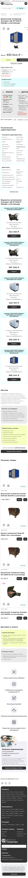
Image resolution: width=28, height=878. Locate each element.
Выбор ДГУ (4, 831)
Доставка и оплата (21, 833)
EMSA (17, 809)
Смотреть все (14, 191)
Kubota (22, 811)
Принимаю (14, 874)
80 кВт (22, 794)
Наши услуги (20, 835)
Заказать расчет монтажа (14, 451)
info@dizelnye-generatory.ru (8, 857)
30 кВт (20, 792)
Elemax (17, 811)
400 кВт (4, 798)
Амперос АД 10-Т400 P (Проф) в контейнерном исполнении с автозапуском (14, 352)
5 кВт (3, 792)
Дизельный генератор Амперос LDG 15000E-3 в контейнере (14, 613)
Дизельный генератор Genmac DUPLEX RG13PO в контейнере (13, 495)
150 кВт (13, 796)
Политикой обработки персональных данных (13, 870)
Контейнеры (11, 824)
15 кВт (11, 792)
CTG (9, 817)
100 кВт (8, 796)
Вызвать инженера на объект (14, 768)
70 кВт (17, 794)
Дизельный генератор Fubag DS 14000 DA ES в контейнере (13, 574)
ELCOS (12, 809)
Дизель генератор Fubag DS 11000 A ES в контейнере (12, 534)
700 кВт (19, 798)
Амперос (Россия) (20, 146)
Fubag (10, 813)
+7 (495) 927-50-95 (6, 855)
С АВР (22, 824)
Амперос (4, 817)
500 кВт (9, 798)
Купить (8, 60)
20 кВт (16, 792)
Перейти (14, 236)
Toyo (3, 813)
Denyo (20, 815)
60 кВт (12, 794)
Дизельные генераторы (4, 14)
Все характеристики (6, 75)
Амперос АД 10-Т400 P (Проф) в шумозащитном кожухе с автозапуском (14, 315)
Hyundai (16, 815)
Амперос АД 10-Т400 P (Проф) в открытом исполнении (14, 209)
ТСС (21, 813)
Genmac (4, 809)
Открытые (4, 824)
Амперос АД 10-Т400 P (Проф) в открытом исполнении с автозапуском (14, 244)
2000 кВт (20, 800)
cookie (21, 869)
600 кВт (14, 798)
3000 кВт (4, 802)
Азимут (3, 815)
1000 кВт (14, 800)
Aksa (7, 813)
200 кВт (18, 796)
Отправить (4, 849)
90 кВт (3, 796)
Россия (13, 83)
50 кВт (8, 794)
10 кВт (11, 14)
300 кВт (23, 796)
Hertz (3, 811)
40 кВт (3, 794)
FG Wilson (16, 813)
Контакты (4, 835)
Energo (12, 811)
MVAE (7, 811)
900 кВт (9, 800)
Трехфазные (20, 119)
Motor (21, 809)
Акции (3, 833)
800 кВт (4, 800)
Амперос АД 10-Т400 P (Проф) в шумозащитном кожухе (14, 278)
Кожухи (17, 824)
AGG (8, 809)
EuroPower (9, 815)
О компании (20, 831)
